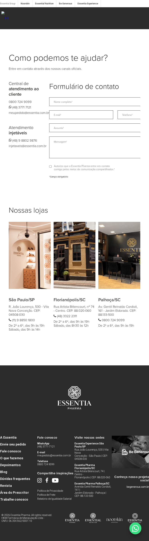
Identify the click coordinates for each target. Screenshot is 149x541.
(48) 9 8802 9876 (24, 140)
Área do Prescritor (14, 492)
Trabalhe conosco (14, 499)
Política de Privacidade (50, 490)
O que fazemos (11, 458)
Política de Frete (46, 494)
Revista (6, 486)
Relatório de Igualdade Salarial (54, 498)
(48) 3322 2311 (66, 316)
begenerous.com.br (138, 486)
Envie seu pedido (13, 444)
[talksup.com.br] (135, 528)
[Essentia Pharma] (4, 18)
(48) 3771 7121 (21, 107)
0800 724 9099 (20, 102)
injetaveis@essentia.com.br (28, 146)
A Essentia (8, 437)
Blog (3, 472)
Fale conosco (10, 451)
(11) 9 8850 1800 (23, 320)
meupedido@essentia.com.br (29, 112)
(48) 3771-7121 (46, 446)
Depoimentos (10, 465)
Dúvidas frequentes (15, 479)
